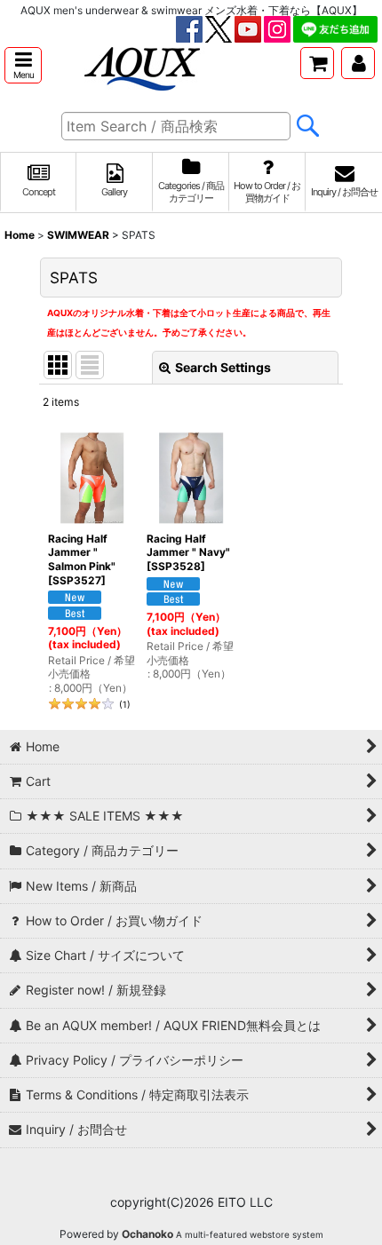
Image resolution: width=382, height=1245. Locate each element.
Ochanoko (147, 1234)
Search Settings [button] (223, 367)
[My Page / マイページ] (358, 63)
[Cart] (317, 63)
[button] (23, 65)
